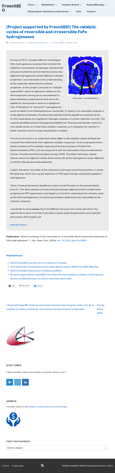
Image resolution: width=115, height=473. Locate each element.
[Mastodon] (9, 382)
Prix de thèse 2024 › (100, 309)
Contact (91, 11)
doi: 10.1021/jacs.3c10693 (72, 240)
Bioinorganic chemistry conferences (48, 11)
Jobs (78, 11)
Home (31, 4)
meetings (63, 407)
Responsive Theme (104, 466)
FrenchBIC (11, 8)
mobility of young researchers (41, 407)
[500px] (17, 382)
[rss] (43, 466)
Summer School (70, 4)
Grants (22, 43)
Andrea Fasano (18, 224)
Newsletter (48, 4)
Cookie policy (18, 466)
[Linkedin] (25, 382)
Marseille (44, 43)
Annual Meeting (95, 4)
